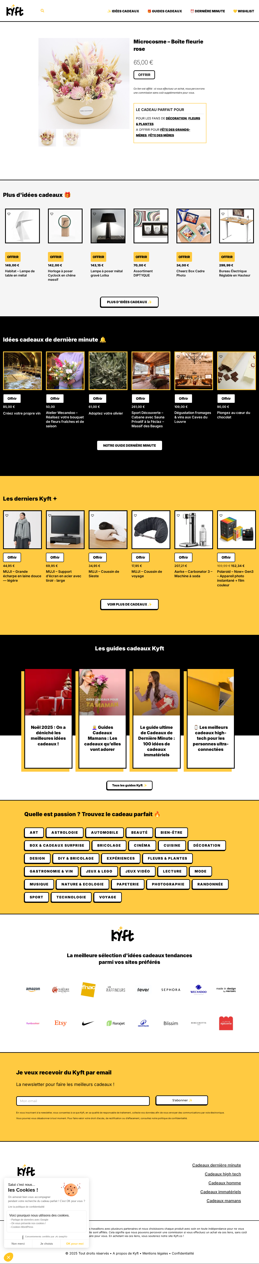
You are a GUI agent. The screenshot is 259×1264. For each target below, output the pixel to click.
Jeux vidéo (137, 871)
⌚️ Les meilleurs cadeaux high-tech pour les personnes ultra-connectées (211, 738)
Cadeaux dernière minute (216, 1165)
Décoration (176, 118)
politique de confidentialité (172, 1118)
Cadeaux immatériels (220, 1191)
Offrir (144, 75)
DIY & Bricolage (76, 858)
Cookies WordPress (22, 1227)
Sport (37, 897)
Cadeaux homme (224, 1183)
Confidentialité (183, 1253)
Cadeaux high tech (223, 1174)
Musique (39, 884)
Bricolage (109, 845)
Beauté (139, 832)
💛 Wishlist (243, 11)
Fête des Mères (161, 135)
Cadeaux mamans (224, 1200)
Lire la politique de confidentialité (26, 1206)
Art (34, 832)
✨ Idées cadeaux (123, 11)
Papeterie (128, 884)
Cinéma (142, 845)
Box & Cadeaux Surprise (57, 845)
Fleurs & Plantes (167, 858)
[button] (8, 1257)
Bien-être (172, 832)
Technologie (71, 897)
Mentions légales (155, 1253)
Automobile (104, 832)
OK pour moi (75, 1243)
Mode (201, 871)
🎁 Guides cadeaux (164, 11)
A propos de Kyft (126, 1253)
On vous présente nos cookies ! (28, 1223)
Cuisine (172, 845)
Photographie (168, 884)
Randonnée (210, 884)
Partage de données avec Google (29, 1219)
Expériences (121, 858)
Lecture (172, 871)
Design (37, 858)
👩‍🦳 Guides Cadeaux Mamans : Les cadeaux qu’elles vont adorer (102, 738)
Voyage (107, 897)
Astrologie (64, 832)
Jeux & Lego (99, 871)
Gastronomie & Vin (51, 871)
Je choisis (46, 1243)
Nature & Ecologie (83, 884)
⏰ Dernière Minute (207, 11)
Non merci (18, 1243)
